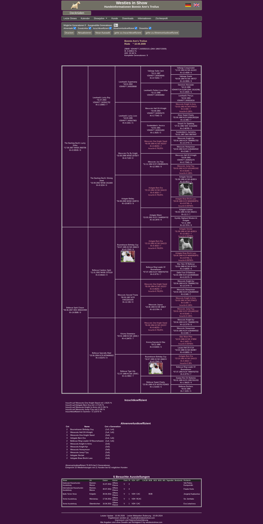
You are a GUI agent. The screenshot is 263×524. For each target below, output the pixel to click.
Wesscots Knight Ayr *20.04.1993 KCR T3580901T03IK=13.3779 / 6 (185, 140)
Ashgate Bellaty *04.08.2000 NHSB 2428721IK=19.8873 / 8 (128, 201)
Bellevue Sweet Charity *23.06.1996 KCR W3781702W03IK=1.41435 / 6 (156, 384)
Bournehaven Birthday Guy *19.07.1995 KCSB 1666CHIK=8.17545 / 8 (128, 247)
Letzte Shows (70, 18)
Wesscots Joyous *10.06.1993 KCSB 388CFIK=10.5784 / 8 (155, 307)
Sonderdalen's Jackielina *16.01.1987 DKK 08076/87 (186, 133)
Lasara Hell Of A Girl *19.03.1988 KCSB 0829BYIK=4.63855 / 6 (186, 350)
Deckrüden (77, 13)
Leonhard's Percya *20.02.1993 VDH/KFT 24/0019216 (186, 98)
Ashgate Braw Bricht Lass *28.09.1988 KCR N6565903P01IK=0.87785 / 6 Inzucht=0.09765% (185, 202)
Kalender (85, 18)
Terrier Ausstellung (70, 499)
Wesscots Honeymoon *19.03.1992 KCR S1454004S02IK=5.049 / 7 (185, 149)
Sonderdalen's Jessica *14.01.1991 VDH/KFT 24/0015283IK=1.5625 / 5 (156, 129)
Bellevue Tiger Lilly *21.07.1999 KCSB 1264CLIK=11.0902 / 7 (128, 373)
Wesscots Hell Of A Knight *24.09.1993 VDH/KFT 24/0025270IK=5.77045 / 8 (185, 158)
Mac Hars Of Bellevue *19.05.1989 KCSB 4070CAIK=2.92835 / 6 (186, 266)
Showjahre (99, 18)
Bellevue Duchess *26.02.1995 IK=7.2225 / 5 (186, 388)
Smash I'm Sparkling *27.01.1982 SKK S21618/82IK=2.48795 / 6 (186, 126)
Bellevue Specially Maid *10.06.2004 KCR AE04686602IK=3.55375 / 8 (101, 355)
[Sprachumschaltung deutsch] (196, 5)
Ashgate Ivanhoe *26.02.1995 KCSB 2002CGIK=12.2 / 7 (186, 212)
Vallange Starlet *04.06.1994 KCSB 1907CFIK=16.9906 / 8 (186, 78)
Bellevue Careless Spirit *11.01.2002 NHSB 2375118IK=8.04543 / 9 (101, 272)
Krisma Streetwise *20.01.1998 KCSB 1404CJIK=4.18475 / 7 (128, 336)
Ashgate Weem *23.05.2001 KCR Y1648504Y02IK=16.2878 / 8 (155, 217)
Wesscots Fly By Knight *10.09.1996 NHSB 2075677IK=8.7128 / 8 (128, 155)
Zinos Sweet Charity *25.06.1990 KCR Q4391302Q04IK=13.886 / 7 (186, 117)
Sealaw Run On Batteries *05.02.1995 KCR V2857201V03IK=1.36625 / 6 (185, 380)
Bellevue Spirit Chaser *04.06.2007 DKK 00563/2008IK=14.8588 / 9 (75, 310)
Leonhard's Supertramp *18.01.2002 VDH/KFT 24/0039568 (128, 84)
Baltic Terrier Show (70, 494)
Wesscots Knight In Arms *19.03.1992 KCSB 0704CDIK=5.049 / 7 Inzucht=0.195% (186, 301)
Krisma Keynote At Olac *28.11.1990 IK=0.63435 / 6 (155, 344)
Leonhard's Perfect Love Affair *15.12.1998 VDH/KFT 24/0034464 (156, 92)
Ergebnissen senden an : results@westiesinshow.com (131, 518)
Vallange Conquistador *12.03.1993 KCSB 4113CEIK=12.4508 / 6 (186, 70)
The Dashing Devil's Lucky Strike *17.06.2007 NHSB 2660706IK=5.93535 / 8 (75, 146)
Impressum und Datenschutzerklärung (131, 520)
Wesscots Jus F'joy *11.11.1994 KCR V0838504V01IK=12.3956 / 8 (155, 164)
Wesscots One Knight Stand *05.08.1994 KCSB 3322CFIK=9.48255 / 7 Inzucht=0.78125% (155, 326)
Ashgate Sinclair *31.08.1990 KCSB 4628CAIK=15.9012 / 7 (186, 179)
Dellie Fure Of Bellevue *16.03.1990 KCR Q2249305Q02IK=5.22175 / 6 (186, 275)
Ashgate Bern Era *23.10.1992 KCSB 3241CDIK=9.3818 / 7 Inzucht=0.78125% (156, 244)
